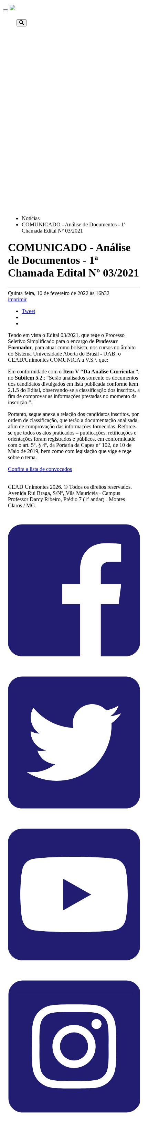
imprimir (17, 299)
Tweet (28, 311)
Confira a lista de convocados (40, 469)
